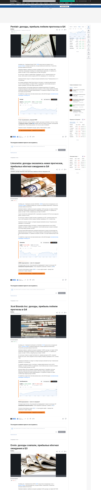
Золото (71, 26)
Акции (83, 11)
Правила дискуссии (14, 137)
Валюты (71, 11)
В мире (63, 4)
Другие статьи (77, 99)
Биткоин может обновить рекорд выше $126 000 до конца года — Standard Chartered (78, 85)
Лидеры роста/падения (75, 104)
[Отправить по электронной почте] (30, 121)
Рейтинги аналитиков (81, 4)
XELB (43, 329)
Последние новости (14, 4)
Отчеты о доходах (88, 4)
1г (27, 233)
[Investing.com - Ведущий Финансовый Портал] (14, 1)
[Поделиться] (56, 14)
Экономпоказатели (55, 4)
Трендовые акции (73, 141)
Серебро (71, 28)
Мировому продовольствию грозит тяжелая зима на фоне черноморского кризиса (79, 95)
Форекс (28, 4)
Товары (79, 11)
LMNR (41, 188)
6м (25, 233)
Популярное (21, 4)
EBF (37, 468)
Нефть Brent (72, 23)
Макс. (31, 233)
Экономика (43, 4)
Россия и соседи (48, 4)
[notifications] (88, 0)
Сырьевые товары (32, 4)
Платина (71, 29)
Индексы (75, 11)
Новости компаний (67, 4)
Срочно (24, 4)
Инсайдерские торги (74, 4)
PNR (38, 49)
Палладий (71, 31)
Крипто (60, 4)
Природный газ (72, 33)
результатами (21, 50)
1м (23, 233)
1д (20, 233)
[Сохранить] (59, 14)
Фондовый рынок (38, 4)
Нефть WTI (71, 24)
